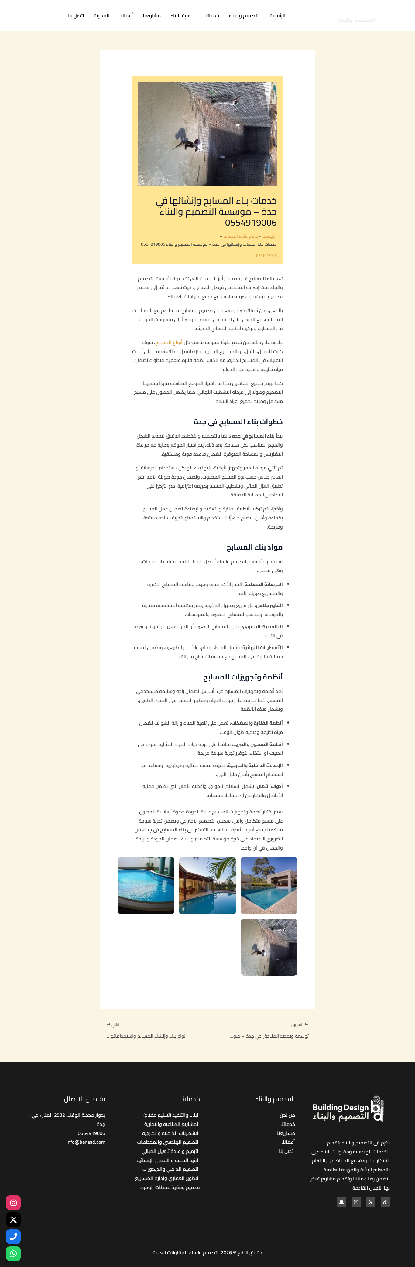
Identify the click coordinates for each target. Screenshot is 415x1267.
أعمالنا (126, 15)
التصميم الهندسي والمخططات (168, 1141)
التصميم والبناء (244, 15)
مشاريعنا (152, 15)
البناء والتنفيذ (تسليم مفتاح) (171, 1114)
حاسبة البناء (182, 15)
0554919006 (91, 1133)
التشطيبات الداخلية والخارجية (171, 1133)
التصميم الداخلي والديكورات (171, 1168)
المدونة (102, 15)
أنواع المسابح (169, 342)
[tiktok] (55, 16)
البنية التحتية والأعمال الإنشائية (168, 1160)
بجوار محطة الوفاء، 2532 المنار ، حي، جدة (67, 1119)
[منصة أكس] (13, 1219)
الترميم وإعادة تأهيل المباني (171, 1151)
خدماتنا (211, 15)
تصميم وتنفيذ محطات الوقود (170, 1187)
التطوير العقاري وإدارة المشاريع (167, 1178)
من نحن (287, 1114)
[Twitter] (41, 16)
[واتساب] (13, 1253)
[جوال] (13, 1236)
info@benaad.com (86, 1141)
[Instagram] (27, 16)
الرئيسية (278, 15)
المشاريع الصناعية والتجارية (172, 1124)
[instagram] (356, 1202)
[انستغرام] (13, 1202)
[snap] (341, 1202)
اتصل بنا (76, 15)
